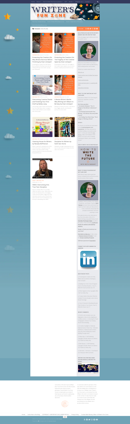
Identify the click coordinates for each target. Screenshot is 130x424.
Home (33, 1)
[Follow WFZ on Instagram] (92, 29)
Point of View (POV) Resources (55, 21)
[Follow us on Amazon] (86, 29)
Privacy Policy (75, 414)
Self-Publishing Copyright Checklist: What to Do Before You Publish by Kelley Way (87, 338)
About (38, 1)
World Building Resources (39, 25)
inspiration (35, 55)
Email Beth (92, 240)
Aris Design (59, 419)
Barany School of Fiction (86, 236)
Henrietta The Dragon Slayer (85, 221)
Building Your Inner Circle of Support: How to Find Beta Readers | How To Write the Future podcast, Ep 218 (87, 285)
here (84, 37)
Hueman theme (52, 421)
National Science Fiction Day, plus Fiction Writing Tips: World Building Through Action (87, 331)
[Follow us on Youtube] (97, 29)
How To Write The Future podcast (52, 1)
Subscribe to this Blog (34, 414)
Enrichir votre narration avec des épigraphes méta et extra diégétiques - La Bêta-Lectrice (87, 317)
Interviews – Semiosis (84, 350)
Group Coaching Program (87, 237)
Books (70, 1)
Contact (87, 1)
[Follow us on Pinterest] (94, 29)
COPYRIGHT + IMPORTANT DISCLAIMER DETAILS (55, 414)
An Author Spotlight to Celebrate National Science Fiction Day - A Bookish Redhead (88, 327)
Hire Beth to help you (84, 234)
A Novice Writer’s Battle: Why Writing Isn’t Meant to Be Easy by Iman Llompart (64, 101)
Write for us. (81, 72)
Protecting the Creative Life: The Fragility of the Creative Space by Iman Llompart (64, 59)
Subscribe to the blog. (83, 88)
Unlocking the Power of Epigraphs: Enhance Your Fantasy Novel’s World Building (88, 320)
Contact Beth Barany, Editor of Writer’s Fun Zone (94, 414)
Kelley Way (82, 336)
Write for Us (78, 1)
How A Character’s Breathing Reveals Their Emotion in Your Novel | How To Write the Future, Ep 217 (88, 305)
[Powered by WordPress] (38, 421)
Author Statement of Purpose (74, 21)
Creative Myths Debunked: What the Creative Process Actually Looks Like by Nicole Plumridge (88, 298)
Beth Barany (82, 343)
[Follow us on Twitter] (90, 29)
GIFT (66, 1)
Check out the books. (83, 80)
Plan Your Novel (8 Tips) (39, 21)
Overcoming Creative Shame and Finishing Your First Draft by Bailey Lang (42, 101)
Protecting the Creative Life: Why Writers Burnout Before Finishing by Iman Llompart (42, 59)
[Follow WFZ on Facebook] (88, 29)
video (34, 180)
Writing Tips (36, 97)
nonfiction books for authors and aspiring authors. (88, 224)
